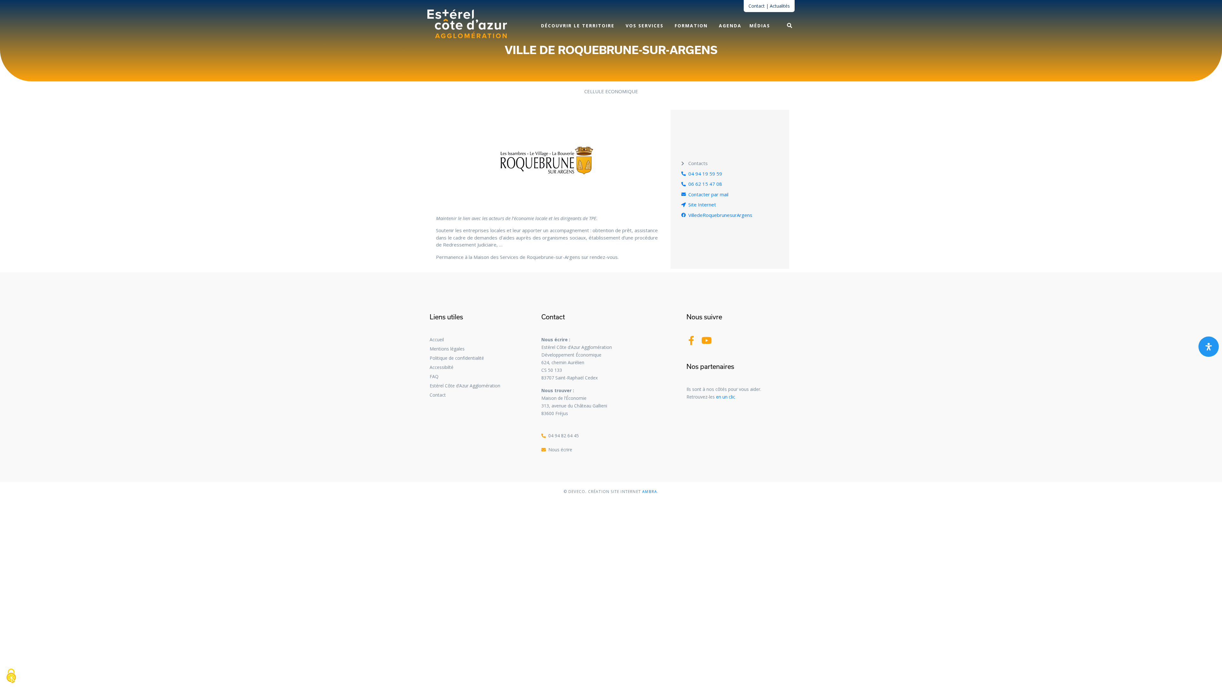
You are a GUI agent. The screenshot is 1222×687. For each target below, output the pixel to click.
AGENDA (730, 26)
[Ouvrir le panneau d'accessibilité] (1208, 347)
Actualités (780, 6)
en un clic (725, 397)
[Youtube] (706, 340)
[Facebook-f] (691, 340)
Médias (759, 26)
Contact (756, 6)
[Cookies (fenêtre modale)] (11, 676)
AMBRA (649, 491)
